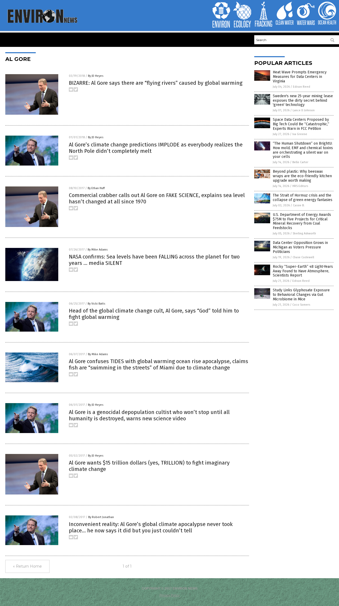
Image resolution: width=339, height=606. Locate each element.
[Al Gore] (42, 22)
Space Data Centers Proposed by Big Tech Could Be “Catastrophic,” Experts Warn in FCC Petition (301, 124)
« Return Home (27, 566)
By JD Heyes (95, 76)
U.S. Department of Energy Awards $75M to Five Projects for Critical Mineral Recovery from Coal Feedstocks (302, 221)
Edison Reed (301, 86)
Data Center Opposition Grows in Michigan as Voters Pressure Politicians (300, 247)
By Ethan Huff (96, 188)
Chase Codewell (303, 257)
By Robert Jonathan (101, 517)
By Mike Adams (98, 249)
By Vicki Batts (96, 303)
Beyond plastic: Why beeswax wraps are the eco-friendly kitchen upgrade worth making (302, 176)
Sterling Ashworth (304, 233)
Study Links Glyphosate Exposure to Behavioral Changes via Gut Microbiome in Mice (301, 294)
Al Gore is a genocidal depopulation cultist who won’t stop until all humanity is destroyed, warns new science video (149, 415)
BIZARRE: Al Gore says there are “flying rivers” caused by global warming (155, 83)
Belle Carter (300, 162)
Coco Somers (301, 304)
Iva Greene (299, 134)
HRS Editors (300, 186)
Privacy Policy (169, 595)
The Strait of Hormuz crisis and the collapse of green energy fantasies (302, 197)
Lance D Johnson (304, 110)
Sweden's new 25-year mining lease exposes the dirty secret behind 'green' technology (303, 100)
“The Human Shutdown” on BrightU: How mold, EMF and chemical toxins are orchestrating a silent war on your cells (303, 150)
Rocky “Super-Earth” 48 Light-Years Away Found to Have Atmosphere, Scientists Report (303, 271)
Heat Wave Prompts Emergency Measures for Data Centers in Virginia (300, 76)
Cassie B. (299, 205)
